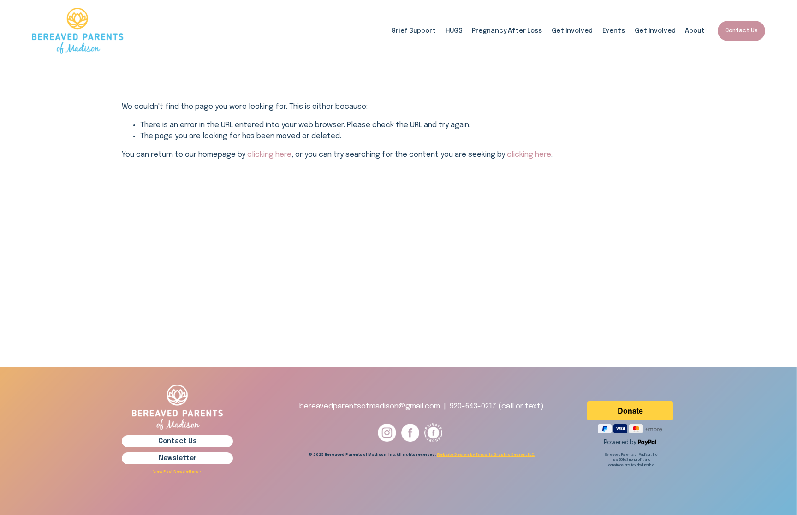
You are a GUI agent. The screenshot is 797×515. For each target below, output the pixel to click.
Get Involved (655, 31)
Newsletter (177, 458)
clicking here (269, 155)
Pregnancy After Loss (507, 31)
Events (613, 31)
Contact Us (741, 31)
